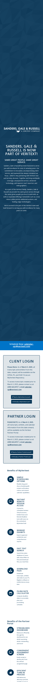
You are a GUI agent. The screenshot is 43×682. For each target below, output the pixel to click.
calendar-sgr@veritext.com (23, 345)
